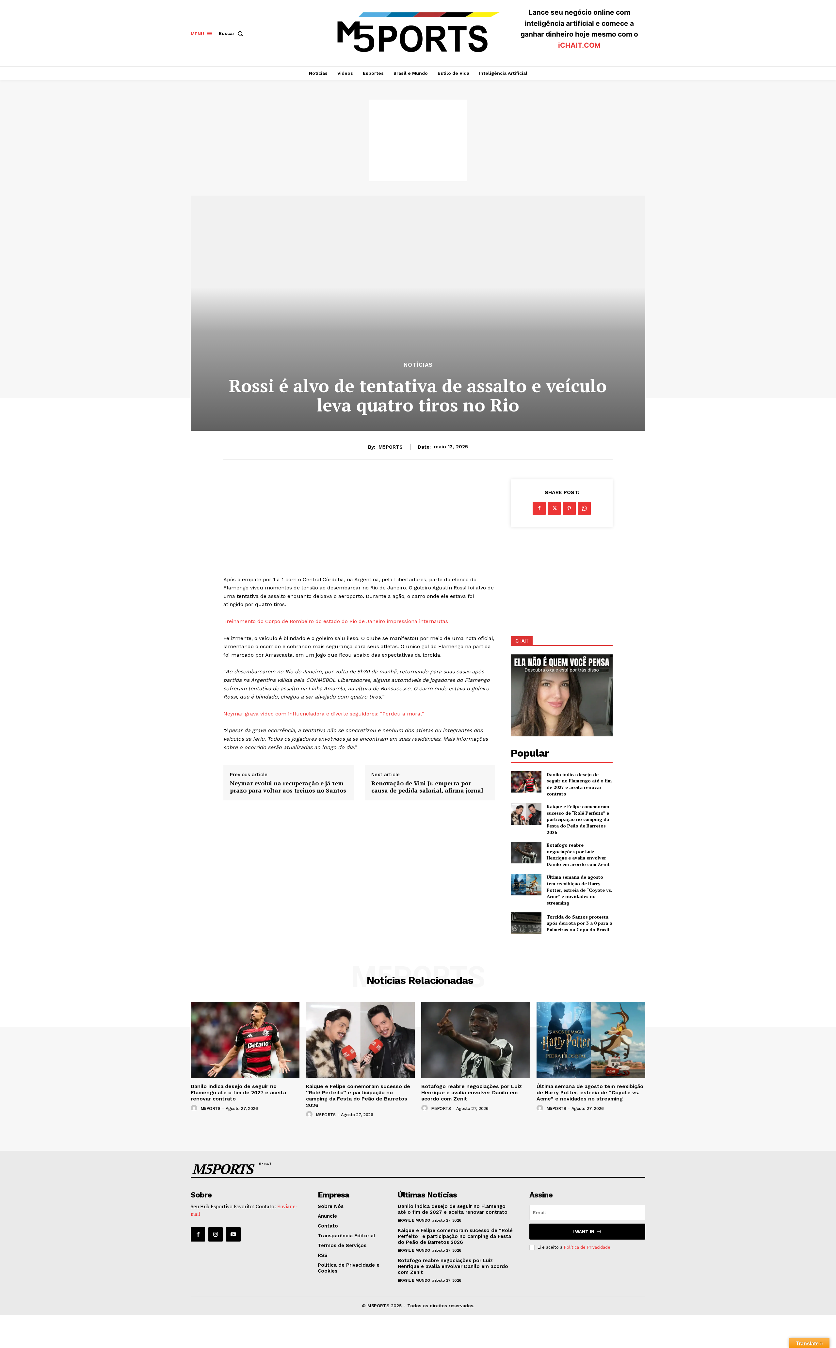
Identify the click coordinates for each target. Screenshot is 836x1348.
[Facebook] (539, 508)
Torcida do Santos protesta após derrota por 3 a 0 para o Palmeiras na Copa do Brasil (579, 923)
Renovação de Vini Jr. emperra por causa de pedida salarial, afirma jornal (427, 787)
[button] (232, 33)
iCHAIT (522, 641)
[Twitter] (554, 508)
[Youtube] (233, 1234)
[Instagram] (215, 1234)
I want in (583, 1231)
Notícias (418, 365)
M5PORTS (390, 447)
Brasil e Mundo (414, 1220)
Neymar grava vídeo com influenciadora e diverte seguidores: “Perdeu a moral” (324, 714)
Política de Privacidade (587, 1247)
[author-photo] (195, 1108)
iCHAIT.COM (579, 45)
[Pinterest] (569, 508)
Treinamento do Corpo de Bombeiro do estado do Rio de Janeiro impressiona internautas (335, 621)
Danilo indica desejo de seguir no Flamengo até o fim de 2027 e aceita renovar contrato (579, 784)
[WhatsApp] (584, 508)
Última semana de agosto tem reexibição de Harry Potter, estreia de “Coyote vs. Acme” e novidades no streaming (579, 890)
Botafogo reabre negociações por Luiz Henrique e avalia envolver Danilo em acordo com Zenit (578, 854)
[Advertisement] (418, 140)
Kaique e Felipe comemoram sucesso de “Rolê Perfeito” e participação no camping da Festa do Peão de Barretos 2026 (578, 819)
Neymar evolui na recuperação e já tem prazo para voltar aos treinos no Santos (288, 787)
